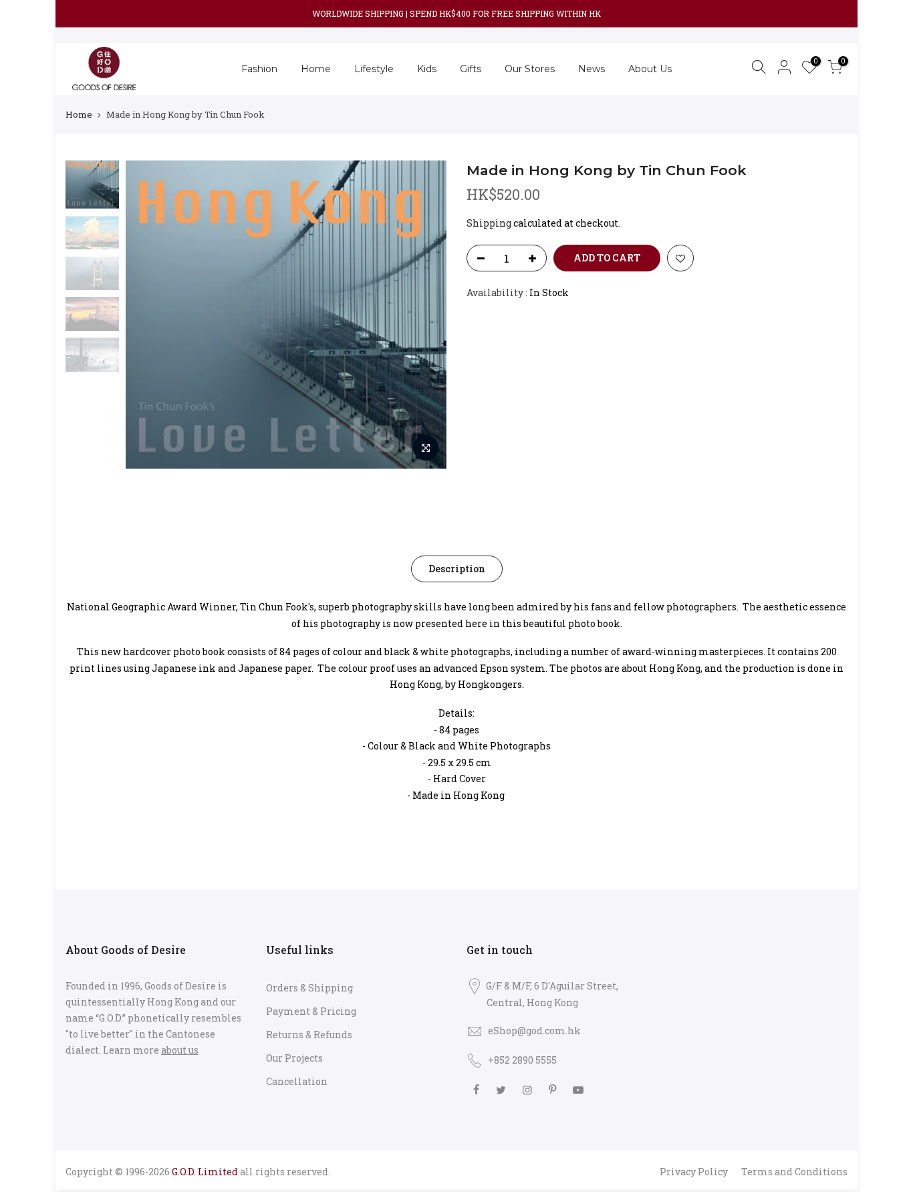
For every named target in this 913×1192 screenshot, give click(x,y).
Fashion (259, 69)
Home (316, 69)
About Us (650, 69)
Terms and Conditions (794, 1171)
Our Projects (294, 1058)
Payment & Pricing (311, 1011)
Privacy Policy (694, 1171)
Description (456, 568)
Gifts (470, 69)
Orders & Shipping (309, 987)
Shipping (489, 223)
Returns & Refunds (309, 1034)
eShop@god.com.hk (534, 1030)
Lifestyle (374, 69)
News (591, 69)
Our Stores (530, 69)
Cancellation (297, 1081)
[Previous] (149, 315)
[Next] (423, 315)
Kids (426, 69)
